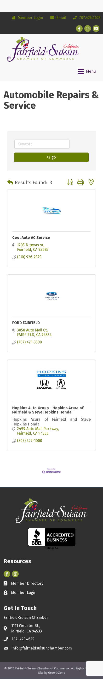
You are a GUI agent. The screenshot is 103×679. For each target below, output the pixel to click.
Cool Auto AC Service (31, 237)
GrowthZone (56, 672)
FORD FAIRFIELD (26, 322)
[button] (10, 182)
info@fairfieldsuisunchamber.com (41, 648)
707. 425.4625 (22, 639)
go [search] (54, 157)
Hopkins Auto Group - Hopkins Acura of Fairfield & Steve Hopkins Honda (47, 410)
